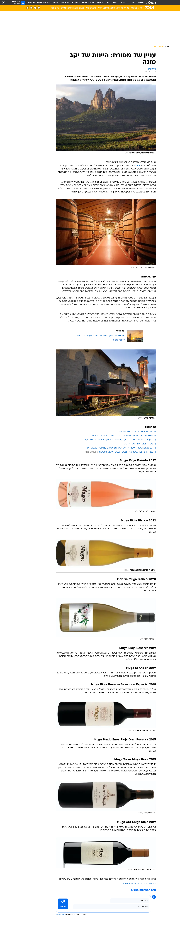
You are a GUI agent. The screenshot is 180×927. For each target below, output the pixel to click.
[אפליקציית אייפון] (35, 7)
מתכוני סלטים (78, 8)
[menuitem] (139, 2)
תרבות (114, 3)
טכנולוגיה (65, 3)
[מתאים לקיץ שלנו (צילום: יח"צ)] (106, 496)
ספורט (132, 3)
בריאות (84, 3)
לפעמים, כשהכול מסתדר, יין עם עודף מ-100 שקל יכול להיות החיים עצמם (117, 440)
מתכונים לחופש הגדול (106, 8)
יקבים (130, 883)
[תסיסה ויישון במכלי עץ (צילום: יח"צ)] (106, 234)
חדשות (141, 3)
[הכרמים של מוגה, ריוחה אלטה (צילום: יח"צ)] (106, 119)
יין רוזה (139, 883)
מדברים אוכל (91, 8)
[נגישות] (3, 2)
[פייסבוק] (27, 7)
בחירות (123, 3)
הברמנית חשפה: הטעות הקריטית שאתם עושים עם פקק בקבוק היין (120, 448)
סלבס (106, 3)
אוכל (92, 3)
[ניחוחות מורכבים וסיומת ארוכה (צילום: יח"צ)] (106, 555)
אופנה (55, 3)
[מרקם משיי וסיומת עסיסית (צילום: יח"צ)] (106, 716)
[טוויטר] (31, 7)
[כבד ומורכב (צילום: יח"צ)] (106, 620)
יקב (134, 883)
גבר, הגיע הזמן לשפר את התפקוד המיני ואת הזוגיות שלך (126, 452)
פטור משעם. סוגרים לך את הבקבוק (135, 432)
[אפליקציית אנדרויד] (38, 7)
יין (155, 883)
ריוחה (137, 165)
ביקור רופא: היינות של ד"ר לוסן (138, 444)
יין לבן (145, 883)
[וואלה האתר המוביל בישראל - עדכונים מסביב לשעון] (151, 2)
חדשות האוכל (136, 8)
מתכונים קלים (66, 8)
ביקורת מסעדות (122, 8)
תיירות (75, 3)
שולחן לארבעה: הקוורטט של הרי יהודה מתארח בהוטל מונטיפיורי (122, 436)
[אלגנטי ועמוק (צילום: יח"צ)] (106, 798)
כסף (99, 3)
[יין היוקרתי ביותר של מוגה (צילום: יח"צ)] (106, 854)
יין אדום (151, 883)
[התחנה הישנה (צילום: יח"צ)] (106, 384)
